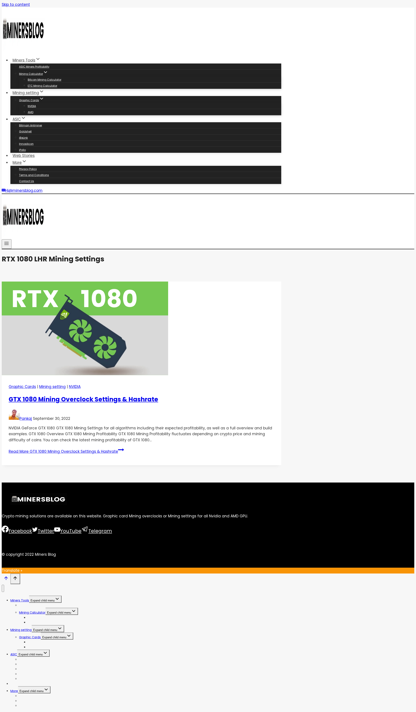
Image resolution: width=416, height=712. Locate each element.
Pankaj (26, 418)
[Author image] (14, 418)
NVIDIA (32, 106)
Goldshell (25, 131)
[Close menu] (3, 588)
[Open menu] (6, 244)
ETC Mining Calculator (42, 86)
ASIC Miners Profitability (34, 66)
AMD (30, 112)
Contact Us (26, 181)
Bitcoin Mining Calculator (44, 79)
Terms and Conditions (34, 175)
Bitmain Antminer (30, 125)
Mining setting (52, 386)
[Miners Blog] (23, 49)
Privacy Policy (28, 169)
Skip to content (16, 4)
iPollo (22, 150)
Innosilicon (26, 144)
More (14, 691)
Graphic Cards (22, 386)
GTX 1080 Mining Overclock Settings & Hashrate (83, 399)
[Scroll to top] (6, 579)
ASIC (13, 654)
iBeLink (23, 138)
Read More (63, 451)
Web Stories (24, 155)
